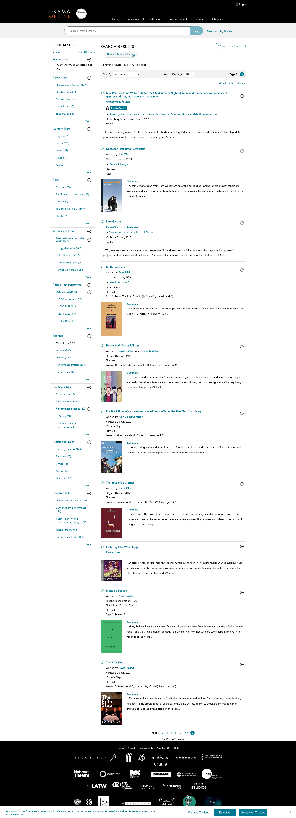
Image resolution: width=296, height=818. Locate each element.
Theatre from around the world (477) (70, 240)
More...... (90, 121)
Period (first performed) (67, 284)
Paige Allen (112, 226)
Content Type (61, 128)
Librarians (217, 18)
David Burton (126, 350)
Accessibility (146, 747)
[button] (102, 93)
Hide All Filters (86, 52)
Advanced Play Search (219, 31)
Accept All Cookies (253, 812)
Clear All (56, 52)
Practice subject (63, 387)
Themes (58, 335)
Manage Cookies (198, 812)
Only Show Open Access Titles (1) (74, 66)
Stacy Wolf (133, 226)
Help (177, 747)
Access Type (60, 59)
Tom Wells (124, 154)
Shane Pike (125, 488)
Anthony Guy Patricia (118, 101)
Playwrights (60, 77)
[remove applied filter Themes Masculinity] (133, 55)
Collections (132, 18)
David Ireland (126, 667)
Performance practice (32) (70, 408)
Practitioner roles (63, 441)
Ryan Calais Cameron (131, 416)
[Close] (290, 812)
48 (186, 732)
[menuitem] (72, 86)
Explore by (154, 18)
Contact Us (163, 747)
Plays (56, 179)
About (200, 18)
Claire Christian (150, 350)
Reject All (225, 812)
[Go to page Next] (192, 733)
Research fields (62, 493)
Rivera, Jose (113, 552)
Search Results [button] (117, 46)
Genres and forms (64, 231)
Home (114, 18)
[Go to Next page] (242, 74)
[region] (148, 812)
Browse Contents (178, 18)
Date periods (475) (66, 291)
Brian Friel (124, 272)
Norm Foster (126, 595)
